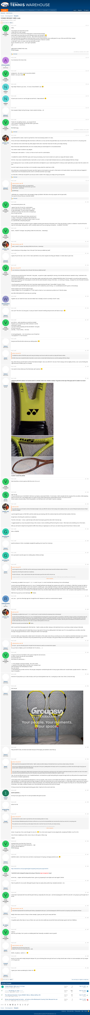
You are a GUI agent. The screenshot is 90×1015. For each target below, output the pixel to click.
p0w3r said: (14, 506)
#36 (88, 759)
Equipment (31, 10)
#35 (88, 747)
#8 (88, 135)
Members (22, 10)
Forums (4, 10)
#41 (88, 854)
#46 (88, 917)
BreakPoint (7, 992)
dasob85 (84, 991)
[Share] (86, 25)
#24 (88, 504)
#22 (88, 478)
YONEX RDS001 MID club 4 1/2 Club (15, 986)
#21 (88, 378)
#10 (88, 202)
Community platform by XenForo (45, 1013)
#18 (88, 338)
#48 (88, 942)
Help (82, 1011)
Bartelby (84, 1000)
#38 (88, 802)
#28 (88, 564)
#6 (88, 107)
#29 (88, 596)
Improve (53, 10)
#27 (88, 552)
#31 (88, 640)
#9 (88, 180)
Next (11, 22)
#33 (88, 674)
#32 (88, 652)
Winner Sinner (7, 1000)
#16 (88, 308)
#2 (88, 57)
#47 (88, 929)
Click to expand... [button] (50, 578)
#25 (88, 529)
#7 (88, 119)
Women (45, 10)
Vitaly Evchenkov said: (16, 183)
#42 (88, 866)
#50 (88, 968)
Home (85, 1011)
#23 (88, 492)
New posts (3, 13)
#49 (88, 956)
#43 (88, 880)
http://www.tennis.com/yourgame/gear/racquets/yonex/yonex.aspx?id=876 (29, 868)
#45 (88, 905)
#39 (88, 814)
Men (39, 10)
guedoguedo (7, 987)
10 (21, 992)
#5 (88, 96)
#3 (88, 70)
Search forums (9, 13)
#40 (88, 841)
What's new (12, 10)
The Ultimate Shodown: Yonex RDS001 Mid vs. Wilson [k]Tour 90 (22, 995)
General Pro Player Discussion (23, 1000)
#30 (88, 609)
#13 (88, 253)
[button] (17, 10)
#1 (88, 25)
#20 (88, 366)
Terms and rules (70, 1011)
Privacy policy (77, 1011)
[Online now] (5, 141)
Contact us (64, 1011)
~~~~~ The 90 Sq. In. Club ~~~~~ (14, 990)
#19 (88, 350)
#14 (88, 265)
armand (6, 996)
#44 (88, 892)
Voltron (84, 987)
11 (23, 992)
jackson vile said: (15, 268)
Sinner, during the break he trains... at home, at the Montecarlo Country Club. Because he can (31, 999)
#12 (88, 241)
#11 (88, 228)
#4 (88, 84)
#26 (88, 540)
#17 (88, 319)
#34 (88, 686)
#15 (88, 296)
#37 (88, 790)
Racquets (18, 987)
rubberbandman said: (16, 643)
